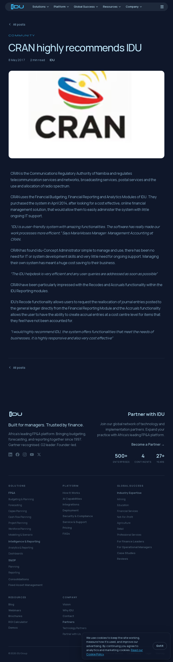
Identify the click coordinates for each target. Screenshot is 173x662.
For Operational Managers (134, 547)
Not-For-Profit (125, 517)
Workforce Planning (19, 529)
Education (123, 505)
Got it (159, 646)
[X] (39, 457)
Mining (121, 499)
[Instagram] (25, 457)
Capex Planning (17, 511)
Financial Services (127, 511)
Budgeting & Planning (21, 499)
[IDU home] (17, 6)
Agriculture (123, 523)
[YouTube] (32, 457)
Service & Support (75, 522)
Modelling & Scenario (20, 534)
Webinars (14, 610)
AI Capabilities (72, 499)
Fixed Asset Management (25, 585)
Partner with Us (72, 634)
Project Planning (17, 523)
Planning (13, 566)
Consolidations (18, 579)
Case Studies (126, 553)
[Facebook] (17, 457)
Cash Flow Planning (19, 517)
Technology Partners (74, 628)
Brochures (15, 616)
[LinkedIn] (10, 457)
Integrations (71, 504)
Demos (13, 627)
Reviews (122, 559)
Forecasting (15, 505)
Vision (67, 604)
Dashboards (15, 553)
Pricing (67, 528)
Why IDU (68, 610)
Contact (68, 616)
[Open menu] (162, 7)
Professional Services (129, 534)
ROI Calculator (18, 622)
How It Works (71, 493)
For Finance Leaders (130, 541)
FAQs (66, 533)
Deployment (71, 510)
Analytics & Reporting (20, 547)
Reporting (14, 572)
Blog (11, 604)
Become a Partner (148, 444)
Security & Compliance (78, 516)
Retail (120, 529)
